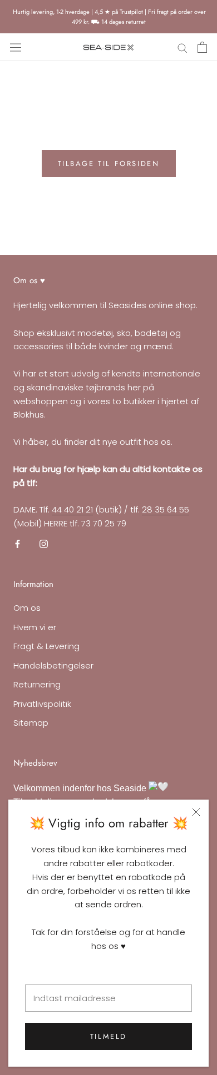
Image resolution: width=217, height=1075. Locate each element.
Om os (27, 608)
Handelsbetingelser (53, 665)
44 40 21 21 (72, 509)
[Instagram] (44, 544)
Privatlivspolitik (42, 704)
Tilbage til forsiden (109, 163)
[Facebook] (17, 544)
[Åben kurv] (202, 47)
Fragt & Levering (46, 646)
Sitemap (30, 723)
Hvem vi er (34, 627)
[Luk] (196, 812)
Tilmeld (108, 1036)
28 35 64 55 (165, 509)
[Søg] (182, 47)
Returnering (37, 684)
